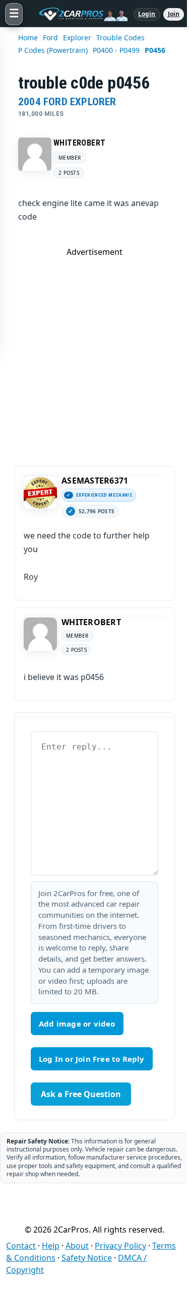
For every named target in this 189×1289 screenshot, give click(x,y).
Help (50, 1245)
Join (173, 14)
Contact (21, 1245)
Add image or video (77, 1024)
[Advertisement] (94, 351)
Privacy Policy (120, 1245)
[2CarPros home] (78, 14)
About (77, 1245)
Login (147, 14)
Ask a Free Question (81, 1094)
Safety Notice (86, 1257)
